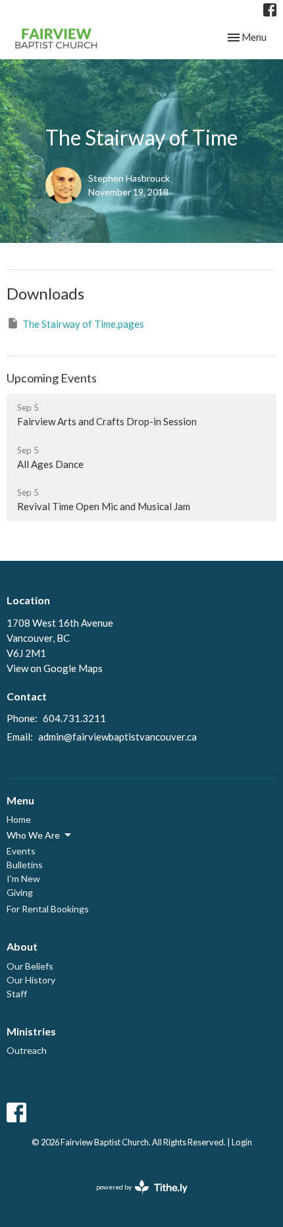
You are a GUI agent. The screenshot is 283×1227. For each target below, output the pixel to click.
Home (19, 819)
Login (242, 1142)
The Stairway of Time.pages (83, 324)
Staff (17, 993)
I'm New (23, 878)
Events (21, 850)
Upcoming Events (52, 378)
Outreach (27, 1050)
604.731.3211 (74, 718)
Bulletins (25, 864)
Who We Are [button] (33, 835)
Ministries (31, 1031)
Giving (20, 892)
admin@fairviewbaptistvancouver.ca (117, 737)
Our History (31, 979)
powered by (135, 1198)
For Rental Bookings (48, 908)
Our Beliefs (30, 966)
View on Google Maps (55, 668)
